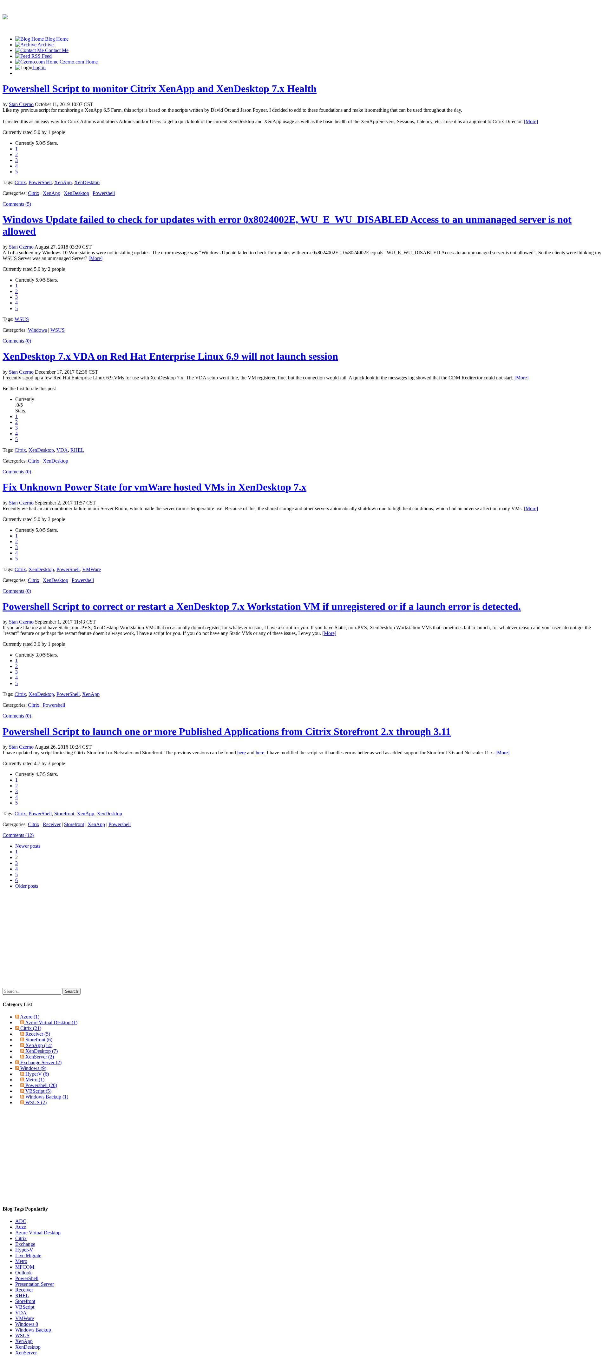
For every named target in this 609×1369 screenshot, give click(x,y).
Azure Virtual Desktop (51, 1022)
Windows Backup (46, 1096)
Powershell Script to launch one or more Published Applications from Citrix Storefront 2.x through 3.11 (227, 731)
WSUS (22, 319)
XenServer (39, 1056)
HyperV (37, 1074)
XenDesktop (87, 182)
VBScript (38, 1091)
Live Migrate (28, 1255)
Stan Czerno (21, 104)
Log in (39, 67)
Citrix (20, 182)
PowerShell (40, 182)
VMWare (91, 569)
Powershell (104, 193)
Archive (45, 44)
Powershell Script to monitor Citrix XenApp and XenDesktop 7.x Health (160, 88)
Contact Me (56, 50)
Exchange (25, 1244)
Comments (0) (17, 341)
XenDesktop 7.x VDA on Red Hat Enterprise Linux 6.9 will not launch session (170, 356)
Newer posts (27, 846)
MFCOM (24, 1267)
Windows (37, 330)
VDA (62, 450)
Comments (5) (17, 204)
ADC (20, 1221)
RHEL (77, 450)
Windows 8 (26, 1324)
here (241, 752)
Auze (20, 1227)
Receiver (52, 824)
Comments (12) (18, 835)
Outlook (23, 1272)
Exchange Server (41, 1062)
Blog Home (56, 39)
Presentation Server (34, 1284)
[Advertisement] (491, 17)
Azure (29, 1016)
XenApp (63, 182)
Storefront (64, 813)
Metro (34, 1079)
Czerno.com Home (78, 61)
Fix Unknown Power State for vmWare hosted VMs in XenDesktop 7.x (154, 487)
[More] (531, 121)
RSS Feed (41, 56)
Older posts (26, 886)
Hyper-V (24, 1249)
